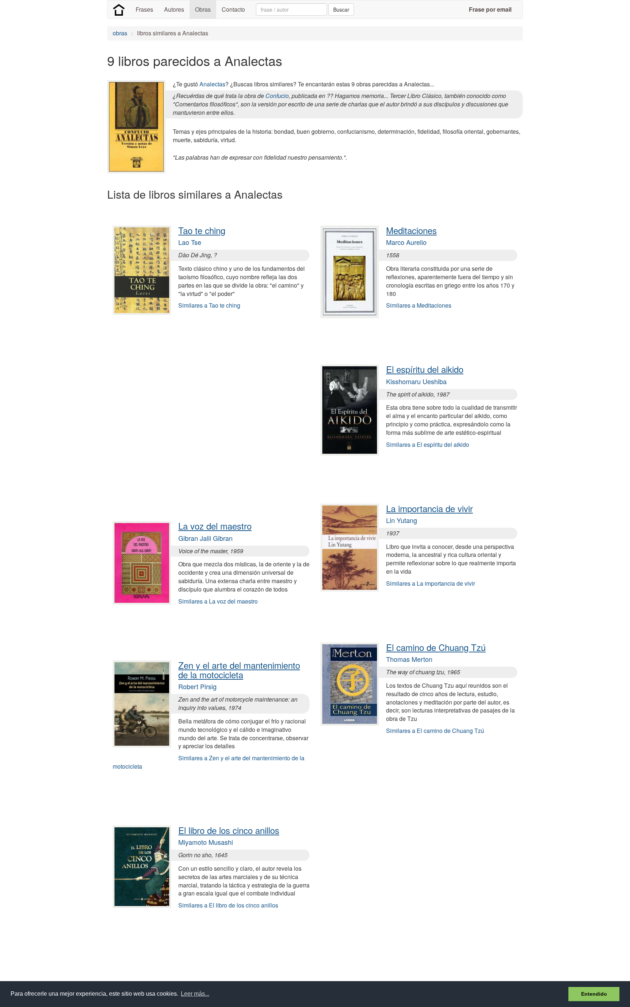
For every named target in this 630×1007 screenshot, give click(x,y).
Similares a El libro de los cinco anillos (228, 905)
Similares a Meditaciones (418, 305)
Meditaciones (411, 230)
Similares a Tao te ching (209, 305)
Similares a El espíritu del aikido (427, 444)
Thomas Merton (409, 659)
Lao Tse (189, 242)
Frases (144, 9)
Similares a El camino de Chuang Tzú (435, 730)
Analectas (212, 84)
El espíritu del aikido (424, 369)
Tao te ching (201, 230)
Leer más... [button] (195, 994)
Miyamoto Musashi (205, 842)
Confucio (277, 95)
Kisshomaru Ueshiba (416, 381)
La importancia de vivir (429, 508)
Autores (174, 9)
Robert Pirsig (197, 686)
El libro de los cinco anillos (228, 830)
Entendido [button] (594, 994)
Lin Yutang (401, 520)
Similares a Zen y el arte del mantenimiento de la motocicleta (208, 762)
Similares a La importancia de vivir (430, 583)
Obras (203, 9)
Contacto (233, 9)
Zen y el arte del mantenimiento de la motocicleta (239, 670)
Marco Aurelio (406, 242)
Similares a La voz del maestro (218, 601)
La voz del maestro (215, 525)
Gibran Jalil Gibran (205, 538)
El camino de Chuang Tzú (436, 647)
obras (120, 33)
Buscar (341, 9)
